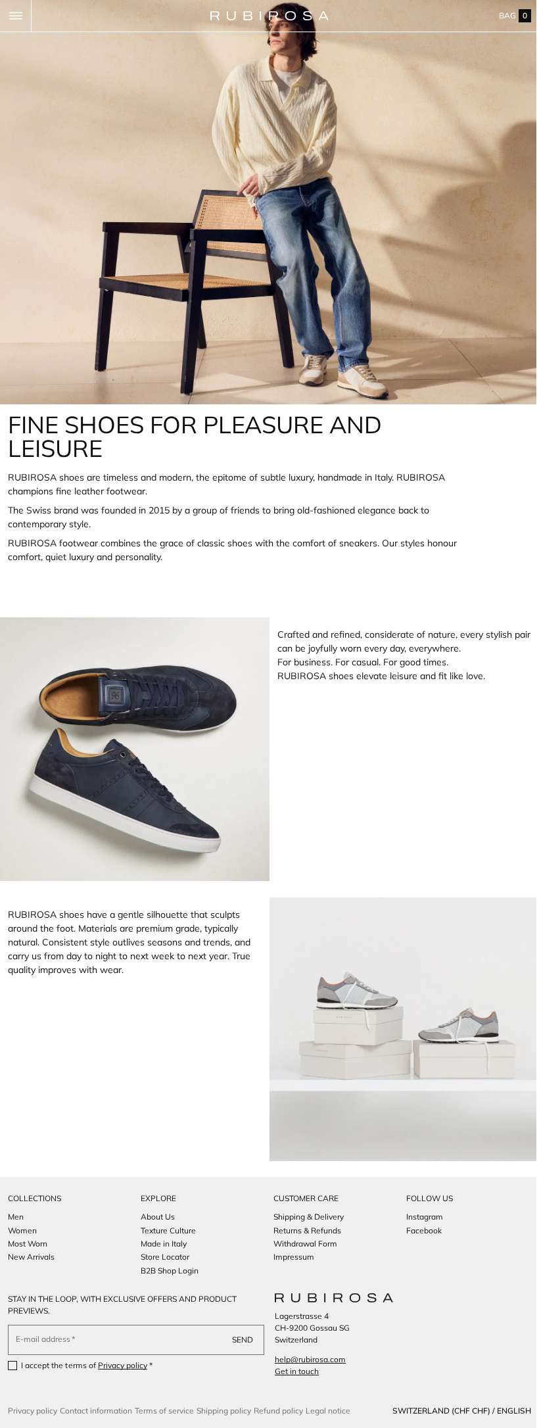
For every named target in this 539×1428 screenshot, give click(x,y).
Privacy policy (123, 1365)
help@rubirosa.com (305, 1359)
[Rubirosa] (329, 1297)
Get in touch (292, 1371)
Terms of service (164, 1411)
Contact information (96, 1411)
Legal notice (328, 1411)
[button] (15, 16)
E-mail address (43, 1339)
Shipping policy (224, 1411)
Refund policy (278, 1411)
